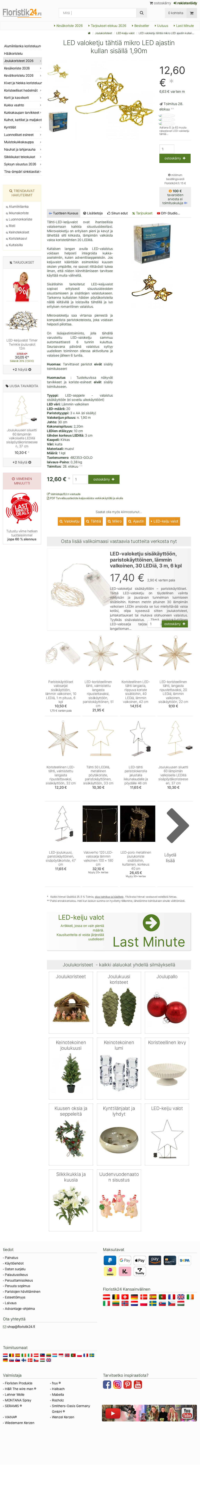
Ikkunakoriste (18, 213)
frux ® (56, 1383)
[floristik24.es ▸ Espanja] (153, 1297)
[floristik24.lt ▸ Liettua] (116, 1304)
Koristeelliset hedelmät (21, 90)
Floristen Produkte (18, 1383)
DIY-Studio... (170, 213)
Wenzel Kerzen (63, 1417)
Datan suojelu (15, 1269)
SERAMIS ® (13, 1406)
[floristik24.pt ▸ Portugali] (163, 1297)
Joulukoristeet (103, 33)
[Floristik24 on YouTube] (138, 1385)
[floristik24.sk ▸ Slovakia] (163, 1304)
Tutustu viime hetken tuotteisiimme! (22, 535)
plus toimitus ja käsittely (109, 896)
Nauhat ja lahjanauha (20, 149)
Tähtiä (95, 521)
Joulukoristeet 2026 (18, 61)
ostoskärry (162, 3)
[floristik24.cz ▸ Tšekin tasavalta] (172, 1304)
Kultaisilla (15, 245)
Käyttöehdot (14, 1263)
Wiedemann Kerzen (19, 1423)
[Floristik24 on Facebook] (107, 1385)
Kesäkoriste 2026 (69, 26)
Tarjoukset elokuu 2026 (108, 26)
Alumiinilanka (18, 206)
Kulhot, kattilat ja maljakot (23, 120)
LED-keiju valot (125, 33)
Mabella (58, 1395)
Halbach (58, 1389)
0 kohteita (175, 13)
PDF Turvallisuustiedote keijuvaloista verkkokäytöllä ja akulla (86, 498)
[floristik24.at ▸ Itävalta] (107, 1297)
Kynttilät (10, 127)
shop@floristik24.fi (21, 1327)
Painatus (11, 1258)
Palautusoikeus (16, 1275)
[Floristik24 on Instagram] (118, 1385)
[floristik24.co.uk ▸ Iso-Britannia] (181, 1297)
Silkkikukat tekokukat (19, 157)
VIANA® (11, 1417)
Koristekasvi (17, 238)
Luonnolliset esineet (19, 135)
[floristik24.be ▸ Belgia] (116, 1297)
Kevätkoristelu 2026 (18, 75)
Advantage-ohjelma (20, 1309)
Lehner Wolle (14, 1395)
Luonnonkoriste (20, 219)
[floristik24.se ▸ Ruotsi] (153, 1304)
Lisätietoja (94, 213)
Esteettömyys (15, 1297)
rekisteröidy (187, 3)
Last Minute (184, 26)
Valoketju (71, 521)
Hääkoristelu (13, 54)
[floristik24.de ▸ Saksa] (135, 1297)
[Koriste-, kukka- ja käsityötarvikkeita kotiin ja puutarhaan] (26, 13)
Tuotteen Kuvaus (65, 213)
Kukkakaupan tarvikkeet (21, 113)
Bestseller (141, 26)
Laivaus (11, 1303)
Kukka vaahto (14, 105)
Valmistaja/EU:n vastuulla (65, 494)
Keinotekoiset (18, 232)
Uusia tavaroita (24, 386)
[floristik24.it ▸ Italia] (107, 1304)
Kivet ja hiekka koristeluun (23, 83)
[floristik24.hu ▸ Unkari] (181, 1304)
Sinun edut (119, 213)
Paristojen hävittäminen (22, 1292)
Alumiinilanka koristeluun (22, 46)
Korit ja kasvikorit (16, 98)
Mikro (117, 521)
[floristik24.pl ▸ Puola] (144, 1304)
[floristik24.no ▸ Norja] (125, 1304)
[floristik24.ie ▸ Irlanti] (191, 1297)
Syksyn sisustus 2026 (20, 164)
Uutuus (162, 26)
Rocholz (58, 1400)
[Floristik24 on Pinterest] (128, 1385)
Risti (11, 226)
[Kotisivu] (89, 33)
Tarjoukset (143, 213)
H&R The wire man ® (20, 1389)
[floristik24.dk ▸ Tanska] (144, 1297)
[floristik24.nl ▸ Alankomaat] (135, 1304)
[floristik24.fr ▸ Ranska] (172, 1297)
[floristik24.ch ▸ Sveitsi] (125, 1297)
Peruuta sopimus (17, 1286)
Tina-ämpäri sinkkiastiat (21, 172)
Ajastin (138, 521)
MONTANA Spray (18, 1400)
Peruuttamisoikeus (19, 1280)
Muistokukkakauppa (19, 142)
